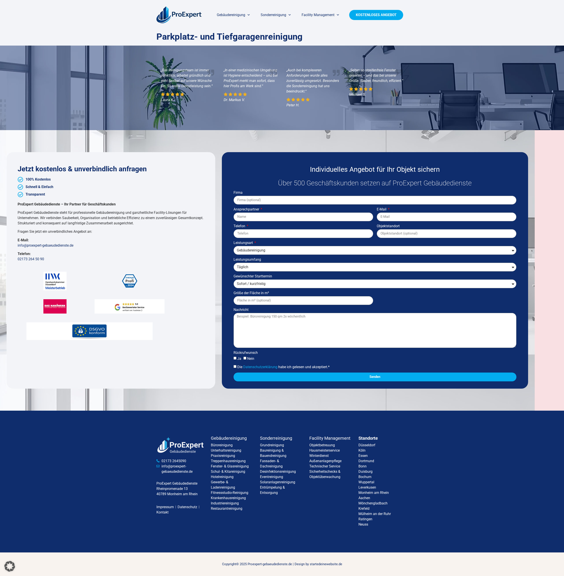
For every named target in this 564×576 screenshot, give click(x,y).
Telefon (240, 226)
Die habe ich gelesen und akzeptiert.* (283, 367)
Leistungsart (244, 243)
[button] (9, 566)
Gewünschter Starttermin (253, 276)
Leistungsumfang (247, 260)
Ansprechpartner (247, 209)
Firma (238, 193)
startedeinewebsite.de (326, 564)
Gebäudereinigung (231, 15)
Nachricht (241, 310)
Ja (239, 358)
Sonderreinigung (273, 15)
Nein (250, 358)
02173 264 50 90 (31, 259)
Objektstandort (388, 226)
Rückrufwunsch (246, 353)
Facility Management (318, 15)
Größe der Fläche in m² (251, 293)
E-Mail (382, 209)
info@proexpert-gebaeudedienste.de (45, 245)
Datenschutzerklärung (260, 367)
